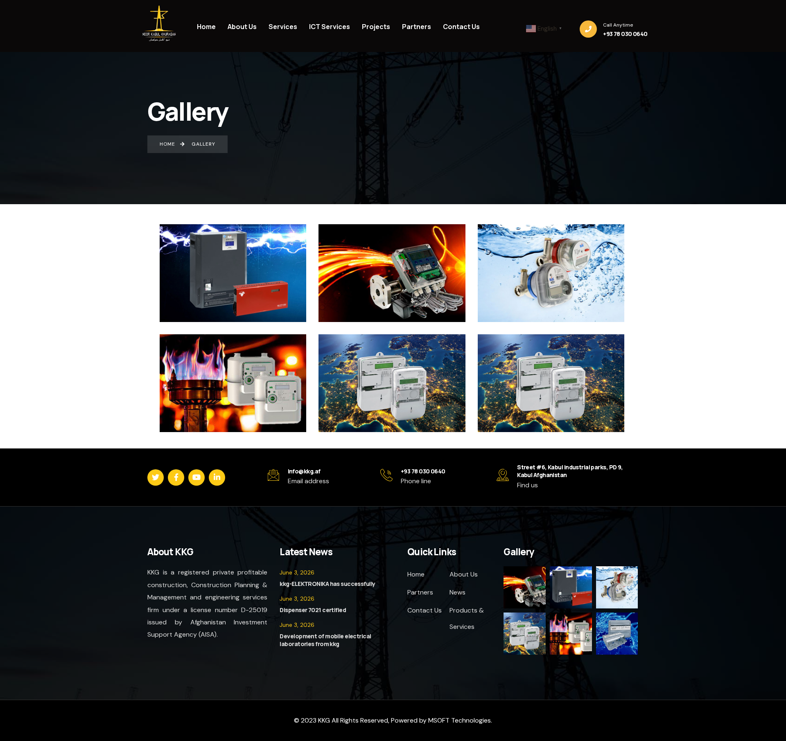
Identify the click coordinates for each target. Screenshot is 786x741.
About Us (463, 574)
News (457, 592)
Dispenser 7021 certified (313, 610)
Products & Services (466, 618)
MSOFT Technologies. (459, 720)
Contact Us (424, 610)
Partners (420, 592)
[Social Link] (155, 477)
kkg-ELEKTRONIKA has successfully (327, 584)
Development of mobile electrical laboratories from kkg (325, 640)
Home (416, 574)
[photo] (525, 597)
